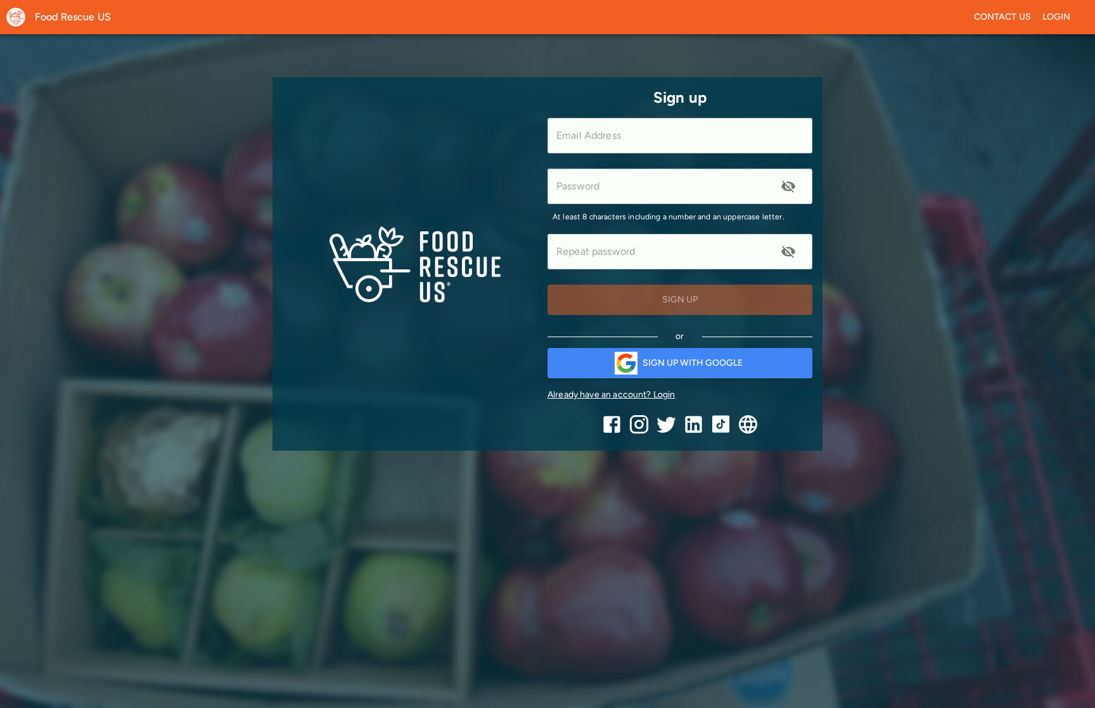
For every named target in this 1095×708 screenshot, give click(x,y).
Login (1056, 16)
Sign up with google (693, 362)
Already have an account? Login (612, 394)
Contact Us (1003, 16)
